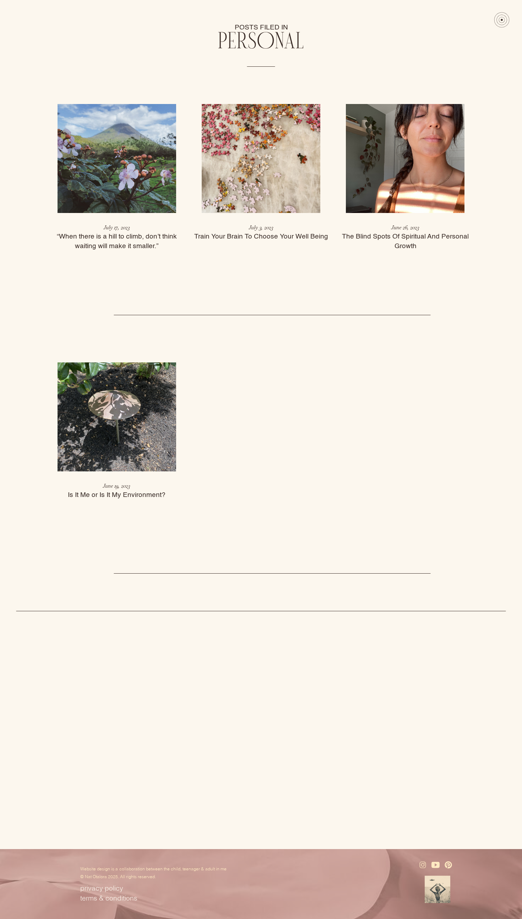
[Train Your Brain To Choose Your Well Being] (261, 158)
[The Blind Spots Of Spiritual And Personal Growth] (405, 158)
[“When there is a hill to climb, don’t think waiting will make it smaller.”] (117, 158)
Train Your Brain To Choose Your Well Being (261, 236)
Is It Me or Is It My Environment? (116, 495)
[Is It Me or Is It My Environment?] (117, 416)
